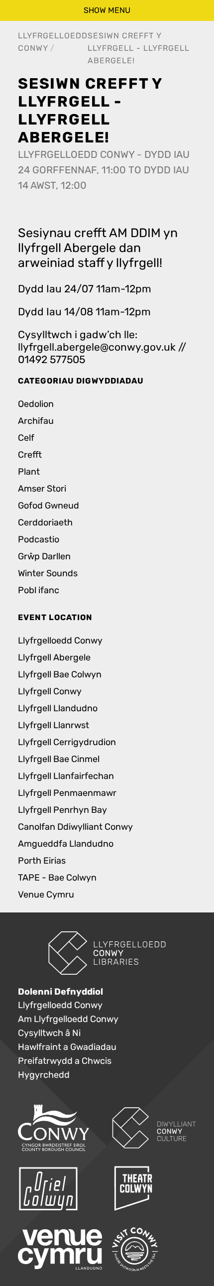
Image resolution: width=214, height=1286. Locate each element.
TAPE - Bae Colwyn (57, 878)
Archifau (36, 421)
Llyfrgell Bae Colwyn (60, 674)
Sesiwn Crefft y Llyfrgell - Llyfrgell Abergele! (139, 48)
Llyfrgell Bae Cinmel (59, 759)
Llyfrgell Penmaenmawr (67, 793)
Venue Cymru (46, 895)
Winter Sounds (48, 573)
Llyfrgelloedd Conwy (60, 641)
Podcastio (38, 539)
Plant (29, 472)
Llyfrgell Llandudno (58, 708)
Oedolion (36, 404)
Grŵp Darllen (44, 556)
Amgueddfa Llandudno (65, 844)
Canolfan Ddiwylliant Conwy (75, 827)
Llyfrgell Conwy (50, 691)
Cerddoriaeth (45, 522)
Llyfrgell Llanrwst (53, 725)
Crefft (30, 455)
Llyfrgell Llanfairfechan (66, 776)
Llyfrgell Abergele (54, 657)
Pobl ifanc (38, 590)
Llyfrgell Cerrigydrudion (67, 742)
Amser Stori (42, 489)
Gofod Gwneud (48, 506)
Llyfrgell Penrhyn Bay (62, 810)
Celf (26, 438)
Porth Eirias (42, 861)
